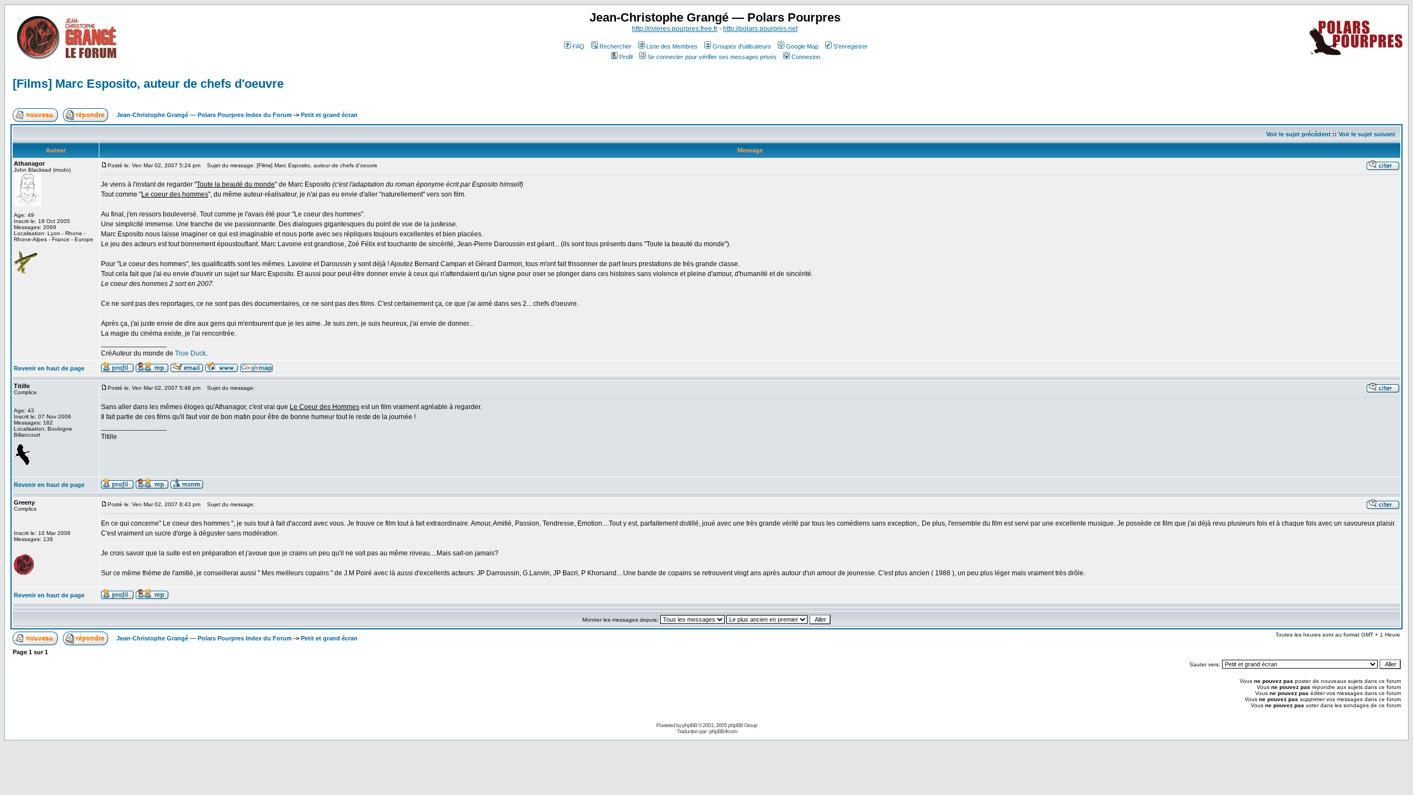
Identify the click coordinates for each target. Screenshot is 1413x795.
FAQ (578, 46)
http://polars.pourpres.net (760, 29)
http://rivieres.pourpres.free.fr (675, 29)
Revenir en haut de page (49, 368)
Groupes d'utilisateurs (742, 46)
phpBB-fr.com (723, 731)
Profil (626, 57)
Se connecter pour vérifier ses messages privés (712, 57)
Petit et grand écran (329, 115)
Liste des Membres (672, 46)
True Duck (190, 353)
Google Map (802, 46)
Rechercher (615, 46)
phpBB (689, 725)
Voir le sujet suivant (1366, 134)
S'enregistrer (850, 46)
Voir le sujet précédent (1298, 134)
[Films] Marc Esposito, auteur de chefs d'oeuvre (148, 84)
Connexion (806, 57)
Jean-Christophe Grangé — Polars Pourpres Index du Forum (204, 115)
